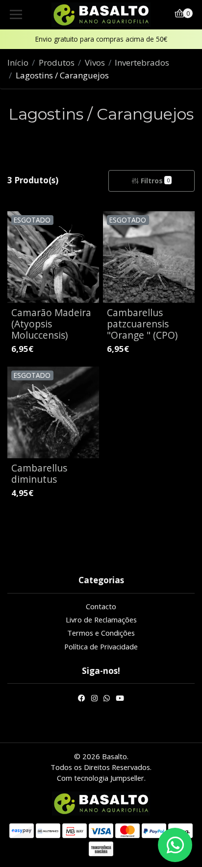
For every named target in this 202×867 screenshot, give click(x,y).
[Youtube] (120, 699)
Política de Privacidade (101, 646)
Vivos (95, 62)
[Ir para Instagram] (94, 699)
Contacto (101, 606)
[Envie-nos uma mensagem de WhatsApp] (175, 845)
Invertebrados (142, 62)
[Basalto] (101, 14)
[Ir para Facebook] (81, 699)
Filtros (155, 180)
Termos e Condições (101, 633)
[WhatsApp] (106, 699)
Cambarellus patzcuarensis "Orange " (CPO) (142, 324)
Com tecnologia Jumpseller (100, 778)
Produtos (57, 62)
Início (17, 62)
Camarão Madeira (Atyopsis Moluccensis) (51, 324)
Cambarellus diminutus (39, 473)
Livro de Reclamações (101, 619)
